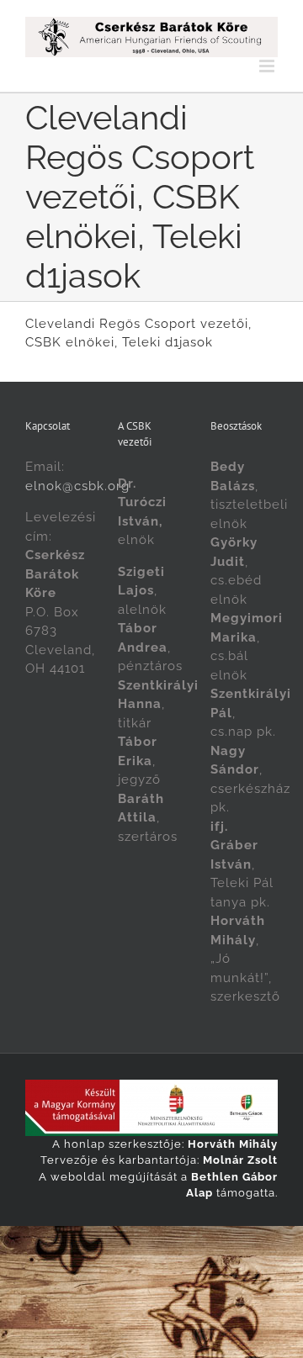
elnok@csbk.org (77, 486)
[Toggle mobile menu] (268, 66)
